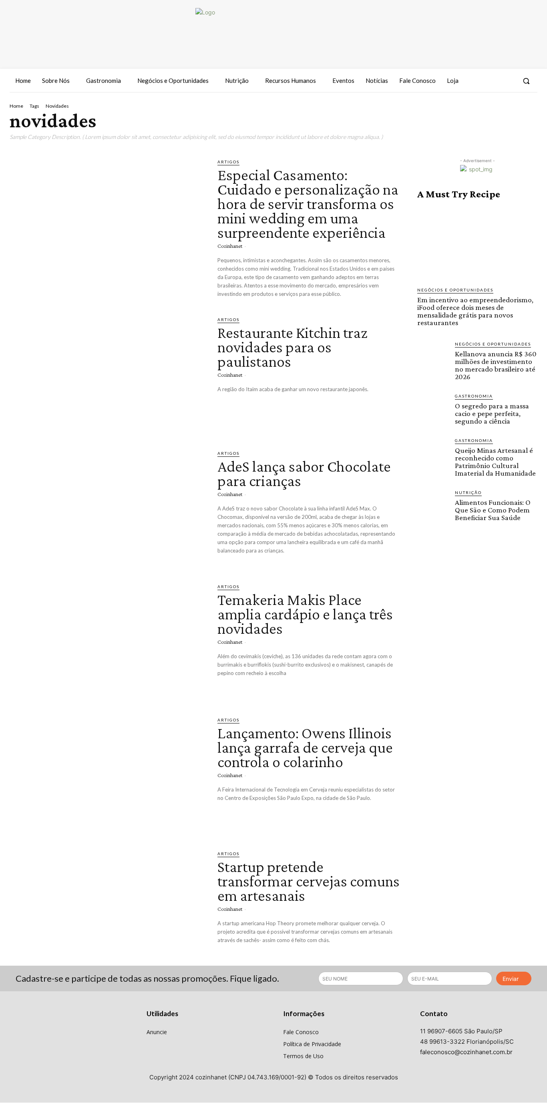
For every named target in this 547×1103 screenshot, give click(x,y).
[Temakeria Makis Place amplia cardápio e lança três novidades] (107, 640)
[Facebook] (478, 81)
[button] (526, 81)
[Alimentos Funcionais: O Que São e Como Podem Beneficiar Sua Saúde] (432, 504)
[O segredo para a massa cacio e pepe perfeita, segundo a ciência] (432, 408)
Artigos (228, 161)
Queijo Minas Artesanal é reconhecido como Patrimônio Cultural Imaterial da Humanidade (495, 461)
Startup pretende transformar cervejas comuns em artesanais (308, 881)
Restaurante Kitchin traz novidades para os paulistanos (292, 346)
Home (16, 106)
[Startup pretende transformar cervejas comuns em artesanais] (107, 907)
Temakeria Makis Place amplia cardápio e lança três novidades (305, 614)
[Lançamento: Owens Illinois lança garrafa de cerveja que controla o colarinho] (107, 773)
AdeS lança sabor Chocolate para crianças (304, 473)
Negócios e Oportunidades (455, 289)
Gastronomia (474, 396)
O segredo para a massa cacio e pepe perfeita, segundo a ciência (492, 413)
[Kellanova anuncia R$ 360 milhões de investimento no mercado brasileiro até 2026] (432, 356)
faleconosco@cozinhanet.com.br (466, 1052)
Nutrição (468, 492)
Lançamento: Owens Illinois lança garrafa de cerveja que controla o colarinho (305, 747)
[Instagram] (493, 81)
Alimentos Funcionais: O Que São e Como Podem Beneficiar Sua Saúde (493, 510)
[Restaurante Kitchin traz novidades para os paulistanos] (107, 373)
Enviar (511, 978)
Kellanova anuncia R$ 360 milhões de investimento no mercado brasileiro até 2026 (496, 365)
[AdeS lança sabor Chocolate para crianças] (107, 506)
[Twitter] (508, 81)
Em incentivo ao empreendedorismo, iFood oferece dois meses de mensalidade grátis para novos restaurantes (475, 311)
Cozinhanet (229, 246)
